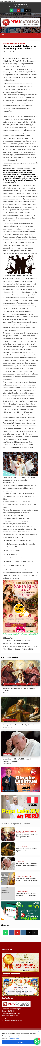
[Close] (39, 1031)
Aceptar (20, 1042)
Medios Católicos (7, 763)
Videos (30, 876)
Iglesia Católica (7, 43)
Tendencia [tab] (25, 823)
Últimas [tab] (6, 823)
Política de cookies (13, 1038)
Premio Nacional (27, 7)
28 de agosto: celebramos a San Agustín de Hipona (20, 725)
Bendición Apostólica (15, 7)
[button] (3, 35)
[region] (20, 1038)
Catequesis (6, 683)
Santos (14, 720)
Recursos (34, 683)
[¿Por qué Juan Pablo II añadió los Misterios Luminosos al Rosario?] (20, 743)
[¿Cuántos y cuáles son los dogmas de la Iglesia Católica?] (20, 673)
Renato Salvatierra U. (8, 693)
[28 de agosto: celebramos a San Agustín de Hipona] (20, 709)
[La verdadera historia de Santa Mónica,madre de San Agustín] (8, 893)
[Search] (38, 35)
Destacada (13, 683)
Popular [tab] (15, 823)
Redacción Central (9, 51)
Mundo (29, 683)
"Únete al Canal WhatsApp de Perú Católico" (21, 634)
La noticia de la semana (18, 43)
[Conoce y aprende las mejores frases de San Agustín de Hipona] (8, 878)
